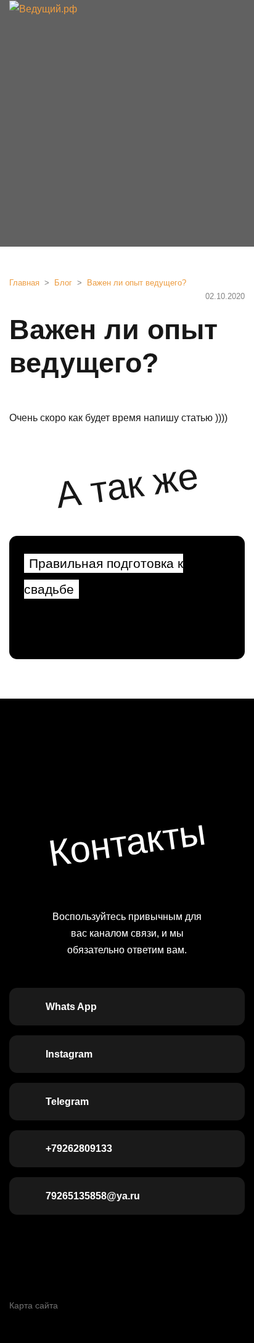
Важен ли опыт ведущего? (136, 282)
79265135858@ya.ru (93, 1196)
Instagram (69, 1054)
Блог (63, 282)
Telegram (67, 1101)
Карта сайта (33, 1305)
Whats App (71, 1006)
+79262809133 (79, 1148)
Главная (24, 282)
